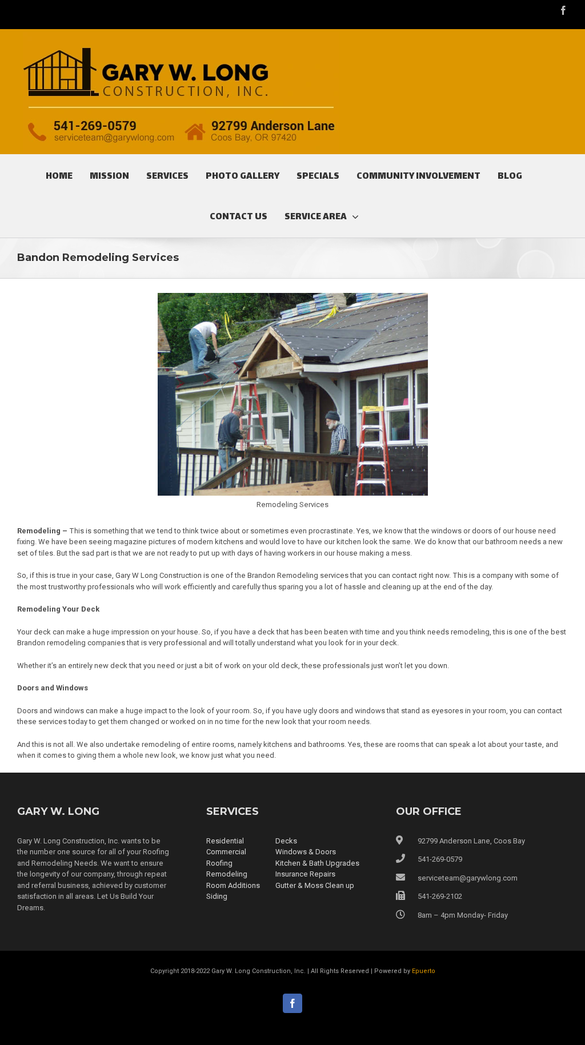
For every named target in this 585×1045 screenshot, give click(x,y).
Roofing (219, 863)
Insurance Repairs (305, 874)
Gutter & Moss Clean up (314, 885)
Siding (216, 896)
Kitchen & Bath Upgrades (317, 863)
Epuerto (423, 971)
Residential (225, 841)
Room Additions (233, 885)
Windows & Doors (305, 851)
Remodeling (226, 874)
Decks (286, 841)
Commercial (226, 851)
